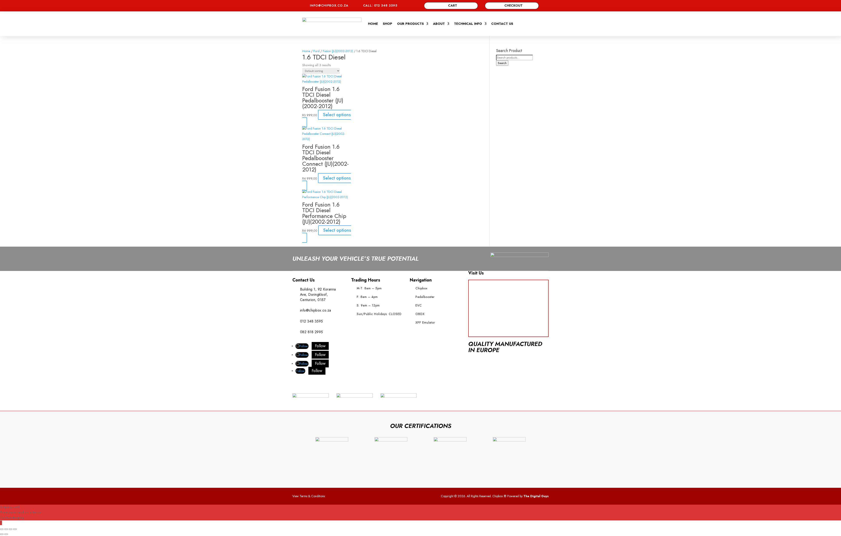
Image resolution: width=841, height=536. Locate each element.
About (439, 23)
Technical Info (468, 23)
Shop (387, 23)
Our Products (410, 23)
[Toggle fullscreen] (6, 529)
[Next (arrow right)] (6, 534)
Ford (316, 51)
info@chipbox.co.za (329, 5)
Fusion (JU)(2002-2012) (338, 51)
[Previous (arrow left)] (2, 534)
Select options (337, 115)
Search (502, 63)
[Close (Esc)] (15, 529)
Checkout (513, 5)
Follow (320, 346)
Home (373, 23)
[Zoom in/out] (2, 529)
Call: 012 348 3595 (380, 5)
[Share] (10, 529)
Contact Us (502, 23)
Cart (452, 5)
